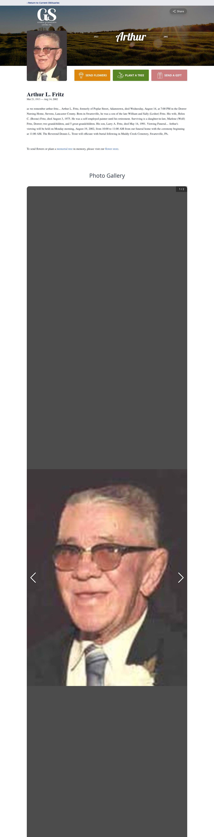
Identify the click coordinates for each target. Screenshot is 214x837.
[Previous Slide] (33, 577)
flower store (111, 149)
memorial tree (65, 149)
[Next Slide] (181, 577)
